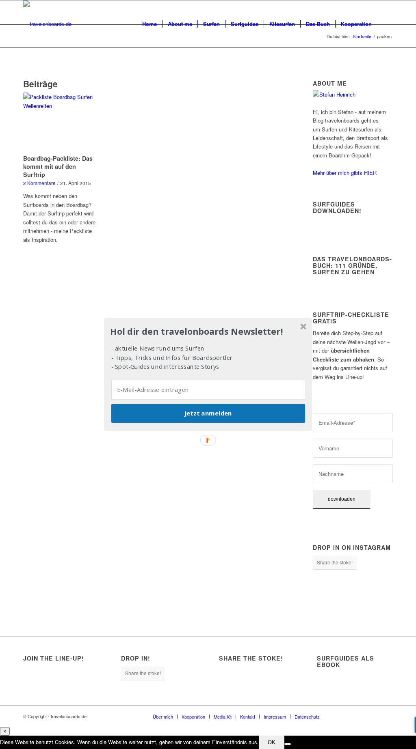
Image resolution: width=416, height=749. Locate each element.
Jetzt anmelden (208, 413)
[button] (207, 331)
